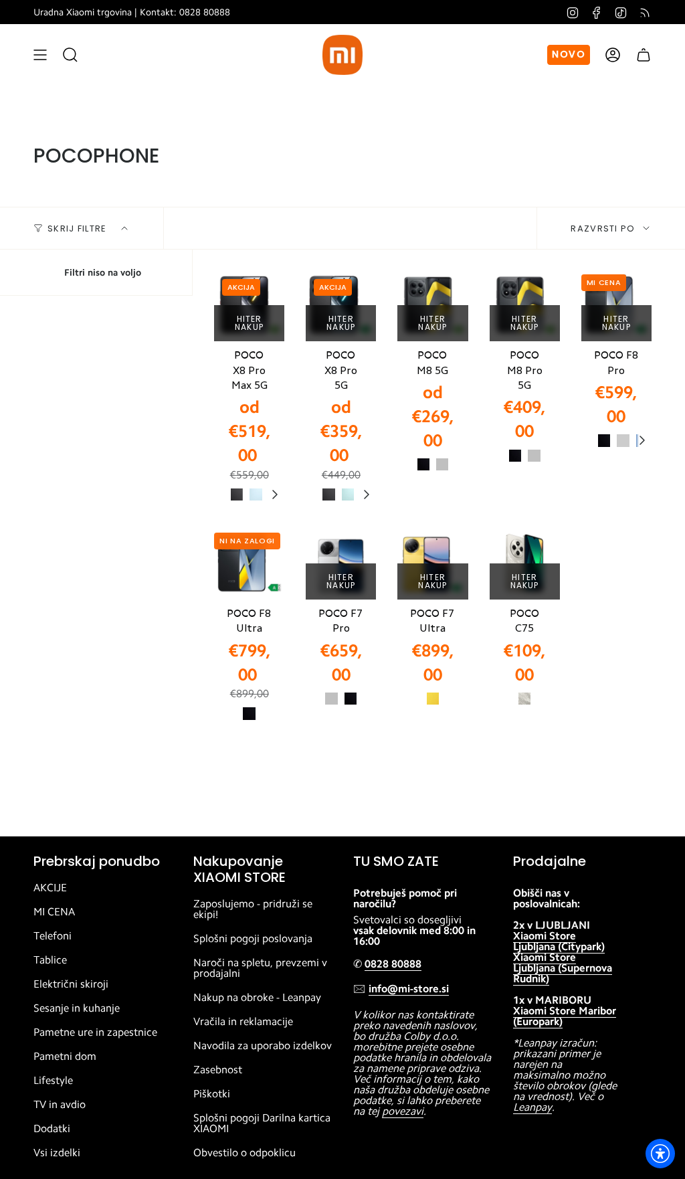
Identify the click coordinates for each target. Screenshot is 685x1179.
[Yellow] (433, 699)
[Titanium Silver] (623, 440)
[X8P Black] (237, 494)
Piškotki (211, 1094)
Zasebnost (217, 1070)
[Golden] (524, 699)
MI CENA (54, 912)
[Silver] (442, 464)
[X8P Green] (348, 494)
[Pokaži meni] (40, 55)
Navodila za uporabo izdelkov (262, 1045)
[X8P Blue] (256, 494)
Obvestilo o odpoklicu (244, 1153)
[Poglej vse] (274, 494)
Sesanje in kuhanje (76, 1008)
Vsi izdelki (56, 1153)
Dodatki (51, 1128)
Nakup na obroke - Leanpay (257, 997)
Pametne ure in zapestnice (95, 1032)
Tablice (50, 960)
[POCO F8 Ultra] (249, 564)
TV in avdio (59, 1104)
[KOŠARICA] (643, 55)
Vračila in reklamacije (243, 1021)
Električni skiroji (70, 984)
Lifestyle (53, 1080)
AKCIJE (50, 888)
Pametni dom (64, 1056)
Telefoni (52, 936)
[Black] (423, 464)
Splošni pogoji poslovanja (252, 938)
